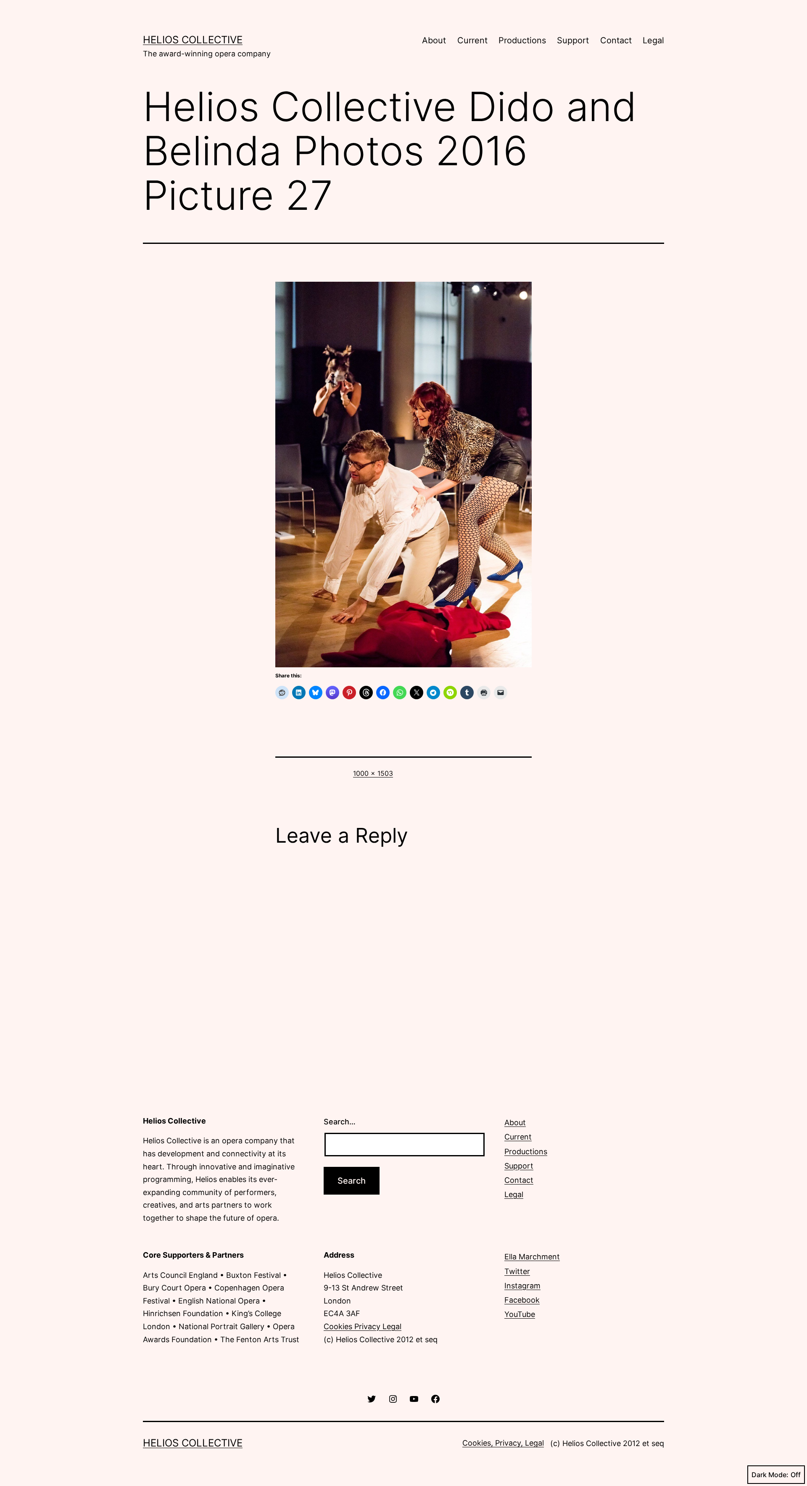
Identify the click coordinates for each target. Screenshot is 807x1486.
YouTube (519, 1314)
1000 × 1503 (373, 773)
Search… (340, 1121)
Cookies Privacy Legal (362, 1326)
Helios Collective (193, 40)
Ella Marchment (532, 1256)
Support (573, 40)
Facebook (522, 1300)
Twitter (517, 1271)
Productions (522, 40)
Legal (653, 40)
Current (472, 40)
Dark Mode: (770, 1474)
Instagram (522, 1285)
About (434, 40)
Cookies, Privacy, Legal (503, 1442)
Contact (616, 40)
